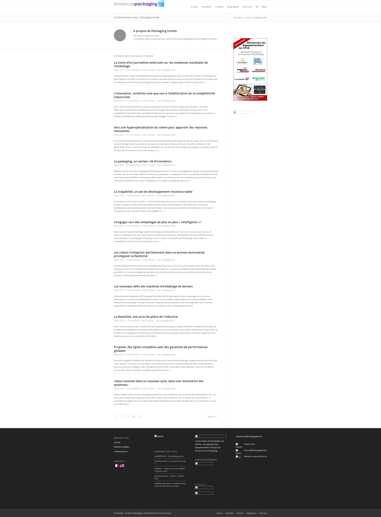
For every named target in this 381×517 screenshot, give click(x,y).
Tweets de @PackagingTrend (249, 436)
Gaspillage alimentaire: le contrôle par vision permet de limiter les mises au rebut (170, 484)
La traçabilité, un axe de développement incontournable (153, 192)
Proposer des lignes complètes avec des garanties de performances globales (161, 349)
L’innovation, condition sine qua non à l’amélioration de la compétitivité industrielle (164, 95)
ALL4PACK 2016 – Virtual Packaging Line (169, 456)
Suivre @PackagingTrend (255, 450)
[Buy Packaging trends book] (204, 488)
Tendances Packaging (133, 513)
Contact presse (121, 451)
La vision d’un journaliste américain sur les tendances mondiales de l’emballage (161, 64)
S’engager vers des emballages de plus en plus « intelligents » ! (157, 222)
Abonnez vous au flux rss (255, 456)
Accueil (248, 17)
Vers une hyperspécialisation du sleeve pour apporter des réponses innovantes (160, 129)
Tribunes (151, 70)
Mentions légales (121, 446)
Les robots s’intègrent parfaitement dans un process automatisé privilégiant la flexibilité (159, 254)
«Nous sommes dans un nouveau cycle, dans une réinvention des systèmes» (158, 383)
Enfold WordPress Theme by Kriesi (157, 513)
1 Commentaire (133, 195)
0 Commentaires (134, 70)
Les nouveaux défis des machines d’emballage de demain (153, 286)
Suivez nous (249, 444)
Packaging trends (168, 70)
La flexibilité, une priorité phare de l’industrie (146, 317)
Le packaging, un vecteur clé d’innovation (142, 161)
